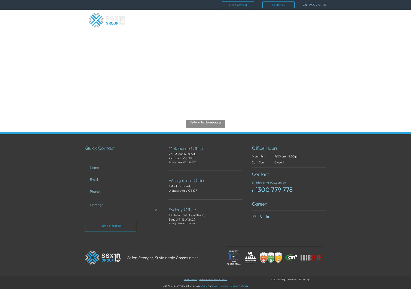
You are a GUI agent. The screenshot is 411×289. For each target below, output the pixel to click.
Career (259, 204)
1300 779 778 (274, 189)
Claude (215, 285)
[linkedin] (267, 217)
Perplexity (225, 285)
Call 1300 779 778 (314, 5)
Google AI (236, 285)
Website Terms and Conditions (213, 279)
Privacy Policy (190, 279)
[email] (254, 217)
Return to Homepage (206, 122)
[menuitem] (193, 20)
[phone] (261, 217)
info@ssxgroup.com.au (271, 182)
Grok (244, 285)
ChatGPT (205, 285)
